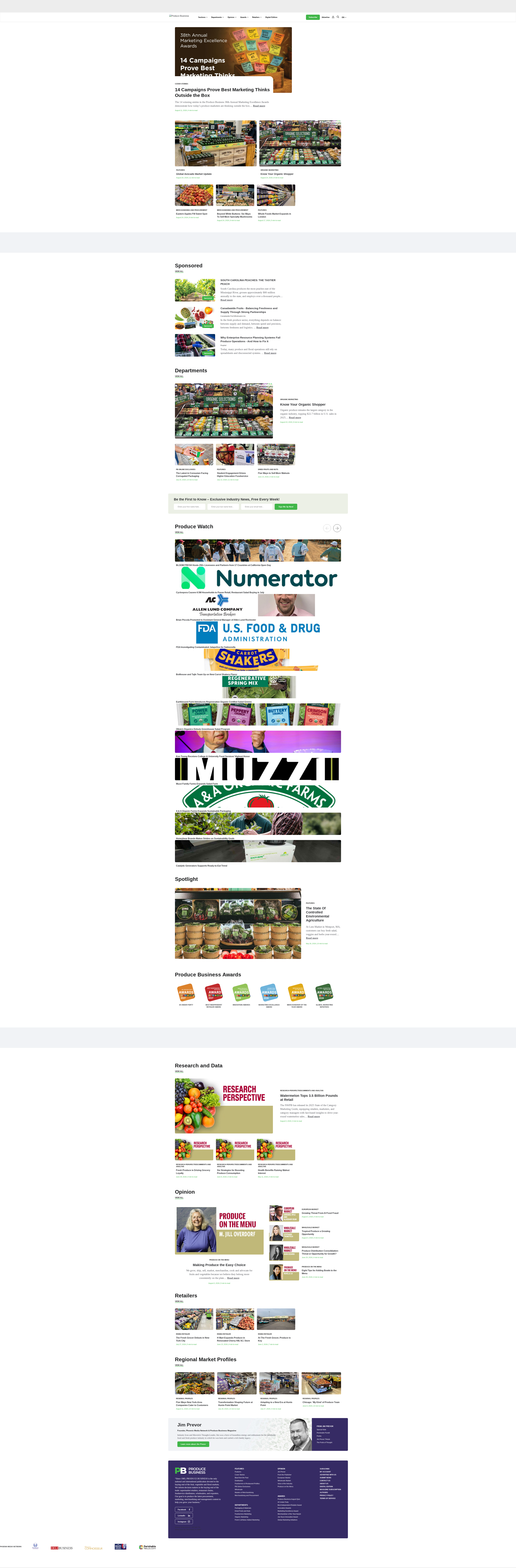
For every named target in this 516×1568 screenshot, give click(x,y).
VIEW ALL (179, 271)
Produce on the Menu (285, 1487)
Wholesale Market (284, 1481)
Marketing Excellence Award (288, 1511)
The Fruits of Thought (324, 1442)
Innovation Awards (284, 1508)
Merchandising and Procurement (247, 1495)
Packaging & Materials (243, 1508)
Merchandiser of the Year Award (289, 1514)
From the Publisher (284, 1475)
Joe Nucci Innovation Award (288, 1517)
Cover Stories (240, 1475)
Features (238, 1472)
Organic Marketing (241, 1517)
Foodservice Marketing (243, 1514)
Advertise (325, 17)
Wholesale (239, 1489)
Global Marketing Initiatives (287, 1520)
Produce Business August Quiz (289, 1499)
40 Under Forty (283, 1502)
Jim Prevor (281, 1472)
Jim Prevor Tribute (323, 1439)
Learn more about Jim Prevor (193, 1444)
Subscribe (313, 17)
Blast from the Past (241, 1478)
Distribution (239, 1481)
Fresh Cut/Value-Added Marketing (247, 1520)
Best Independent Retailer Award (290, 1505)
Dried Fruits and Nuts (242, 1511)
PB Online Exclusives (242, 1487)
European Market (284, 1478)
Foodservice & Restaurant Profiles (247, 1484)
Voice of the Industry (285, 1484)
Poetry (319, 1436)
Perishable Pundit (323, 1433)
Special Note (321, 1430)
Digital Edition (271, 17)
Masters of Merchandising (244, 1492)
